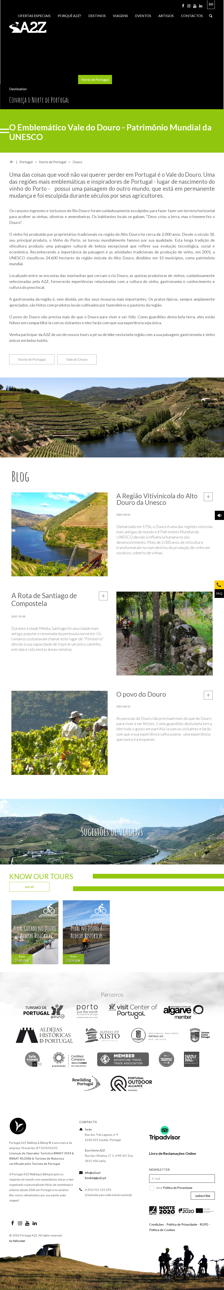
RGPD (204, 1224)
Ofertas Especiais (34, 16)
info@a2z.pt (92, 1172)
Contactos (192, 16)
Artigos (166, 16)
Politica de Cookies (162, 1230)
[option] (35, 933)
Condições (156, 1224)
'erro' (174, 1188)
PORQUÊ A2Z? (69, 16)
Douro (77, 162)
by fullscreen (17, 1241)
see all (29, 887)
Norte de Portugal (95, 79)
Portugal (26, 162)
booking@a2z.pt (95, 1178)
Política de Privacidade (177, 1188)
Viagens (120, 16)
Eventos (143, 16)
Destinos (97, 16)
